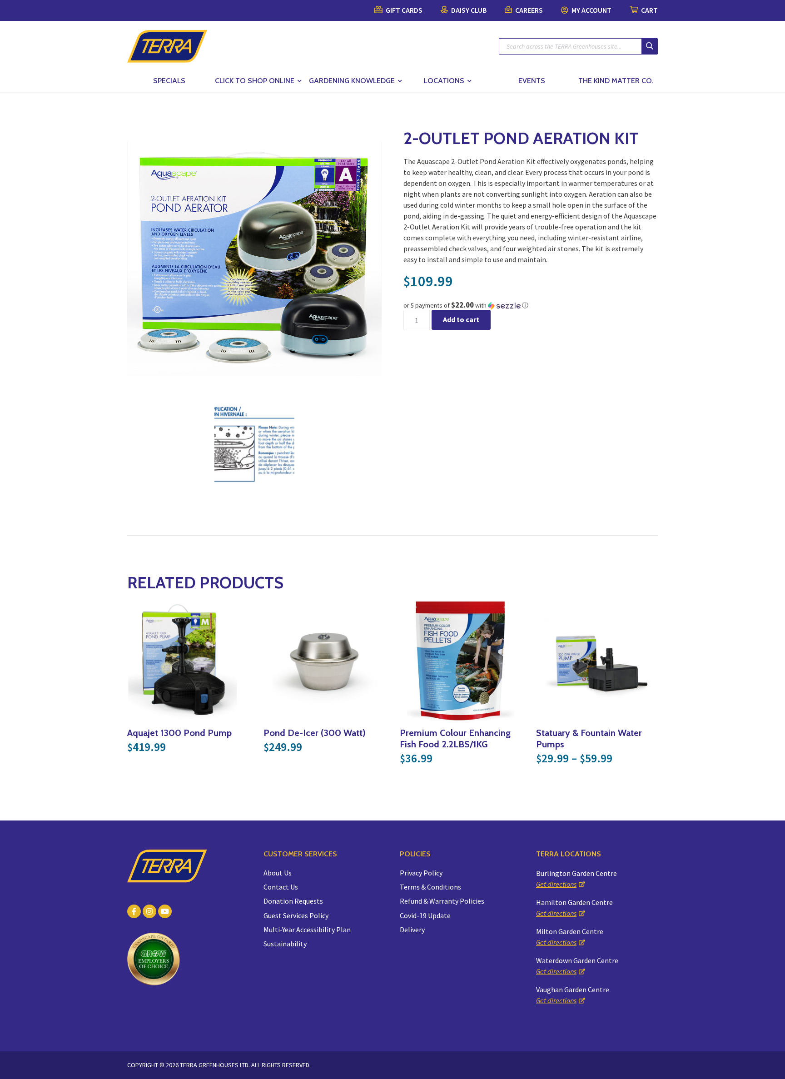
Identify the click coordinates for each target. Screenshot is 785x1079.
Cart (649, 10)
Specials (169, 80)
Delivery (412, 929)
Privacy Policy (421, 872)
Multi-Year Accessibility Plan (307, 929)
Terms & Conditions (430, 886)
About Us (277, 872)
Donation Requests (293, 900)
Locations (444, 80)
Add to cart (461, 319)
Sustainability (285, 943)
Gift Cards (403, 10)
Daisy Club (468, 10)
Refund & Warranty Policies (442, 900)
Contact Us (280, 886)
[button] (530, 305)
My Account (590, 10)
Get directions (556, 884)
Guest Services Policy (295, 915)
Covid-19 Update (425, 915)
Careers (528, 10)
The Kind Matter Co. (615, 80)
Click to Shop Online (254, 80)
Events (531, 80)
